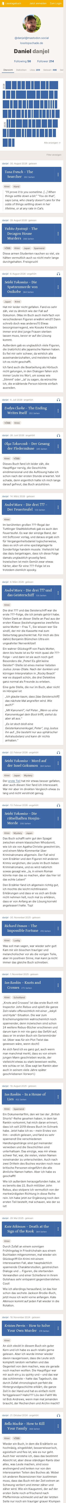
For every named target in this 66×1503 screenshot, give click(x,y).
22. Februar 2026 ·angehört (24, 752)
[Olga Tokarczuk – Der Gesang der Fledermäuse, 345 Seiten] (13, 95)
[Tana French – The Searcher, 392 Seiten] (14, 85)
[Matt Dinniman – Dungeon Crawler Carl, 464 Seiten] (36, 104)
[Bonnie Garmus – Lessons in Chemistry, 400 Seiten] (5, 143)
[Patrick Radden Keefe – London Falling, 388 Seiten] (28, 85)
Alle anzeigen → (52, 142)
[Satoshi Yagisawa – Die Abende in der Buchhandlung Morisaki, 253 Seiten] (46, 133)
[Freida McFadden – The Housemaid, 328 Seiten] (50, 123)
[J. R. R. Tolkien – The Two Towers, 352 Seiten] (13, 123)
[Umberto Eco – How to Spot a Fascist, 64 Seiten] (32, 114)
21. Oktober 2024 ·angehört (24, 1415)
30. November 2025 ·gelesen (25, 917)
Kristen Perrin (15, 1326)
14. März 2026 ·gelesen (22, 496)
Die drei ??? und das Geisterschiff (29, 592)
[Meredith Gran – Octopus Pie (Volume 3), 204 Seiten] (26, 114)
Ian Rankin (13, 983)
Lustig (17, 940)
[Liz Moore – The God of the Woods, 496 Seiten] (19, 123)
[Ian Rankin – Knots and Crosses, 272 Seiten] (33, 123)
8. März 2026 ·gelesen (21, 582)
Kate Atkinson (15, 1226)
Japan (27, 248)
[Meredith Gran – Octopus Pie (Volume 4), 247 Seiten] (9, 114)
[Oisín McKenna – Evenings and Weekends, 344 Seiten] (31, 104)
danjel (5, 163)
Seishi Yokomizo (16, 282)
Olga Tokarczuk (16, 444)
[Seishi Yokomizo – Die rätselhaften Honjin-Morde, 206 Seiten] (22, 114)
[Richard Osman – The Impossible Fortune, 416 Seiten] (25, 123)
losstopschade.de (31, 43)
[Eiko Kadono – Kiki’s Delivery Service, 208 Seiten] (37, 133)
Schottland (19, 997)
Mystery (28, 775)
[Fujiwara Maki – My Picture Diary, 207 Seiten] (47, 114)
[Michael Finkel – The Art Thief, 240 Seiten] (29, 114)
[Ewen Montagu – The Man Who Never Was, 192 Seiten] (23, 133)
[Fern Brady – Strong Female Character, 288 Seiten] (34, 133)
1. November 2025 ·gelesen (24, 974)
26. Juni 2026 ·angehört (22, 435)
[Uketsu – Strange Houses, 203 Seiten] (47, 85)
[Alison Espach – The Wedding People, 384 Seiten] (51, 95)
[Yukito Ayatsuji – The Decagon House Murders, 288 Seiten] (19, 85)
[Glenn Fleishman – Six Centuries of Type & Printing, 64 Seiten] (7, 123)
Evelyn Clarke (15, 408)
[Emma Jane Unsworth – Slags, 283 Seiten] (23, 85)
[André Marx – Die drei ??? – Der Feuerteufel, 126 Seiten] (49, 104)
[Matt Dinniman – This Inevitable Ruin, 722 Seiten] (53, 85)
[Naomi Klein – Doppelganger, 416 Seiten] (18, 133)
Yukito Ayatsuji (16, 229)
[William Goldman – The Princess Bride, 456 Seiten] (44, 123)
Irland (16, 186)
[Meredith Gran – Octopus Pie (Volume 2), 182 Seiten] (40, 114)
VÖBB (7, 248)
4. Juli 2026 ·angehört (21, 399)
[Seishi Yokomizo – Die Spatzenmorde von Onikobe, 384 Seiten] (43, 85)
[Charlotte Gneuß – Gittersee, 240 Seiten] (29, 123)
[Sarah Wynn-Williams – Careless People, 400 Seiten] (38, 123)
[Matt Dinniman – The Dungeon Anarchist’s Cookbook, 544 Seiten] (6, 104)
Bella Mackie (14, 1424)
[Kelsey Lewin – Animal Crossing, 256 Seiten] (9, 143)
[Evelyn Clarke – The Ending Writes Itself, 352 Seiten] (8, 95)
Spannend (39, 248)
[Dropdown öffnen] (58, 174)
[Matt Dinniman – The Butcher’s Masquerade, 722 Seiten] (31, 95)
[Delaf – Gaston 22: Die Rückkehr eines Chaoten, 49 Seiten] (27, 104)
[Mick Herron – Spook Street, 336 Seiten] (57, 114)
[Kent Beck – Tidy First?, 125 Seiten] (9, 123)
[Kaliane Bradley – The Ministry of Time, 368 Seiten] (42, 133)
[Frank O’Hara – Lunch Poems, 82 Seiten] (25, 133)
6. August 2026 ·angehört (23, 273)
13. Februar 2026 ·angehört (24, 805)
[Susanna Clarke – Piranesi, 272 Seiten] (56, 95)
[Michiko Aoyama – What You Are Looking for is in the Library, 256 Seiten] (54, 133)
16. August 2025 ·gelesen (23, 1086)
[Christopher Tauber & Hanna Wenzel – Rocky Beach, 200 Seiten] (56, 104)
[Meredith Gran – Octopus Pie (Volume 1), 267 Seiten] (44, 114)
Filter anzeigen (54, 155)
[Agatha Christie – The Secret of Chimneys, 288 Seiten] (50, 133)
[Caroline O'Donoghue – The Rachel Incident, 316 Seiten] (38, 95)
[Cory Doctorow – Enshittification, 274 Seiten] (41, 104)
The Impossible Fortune (22, 928)
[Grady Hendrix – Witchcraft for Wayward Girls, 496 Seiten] (12, 133)
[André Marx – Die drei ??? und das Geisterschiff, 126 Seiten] (53, 104)
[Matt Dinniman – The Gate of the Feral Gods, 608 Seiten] (44, 95)
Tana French (14, 172)
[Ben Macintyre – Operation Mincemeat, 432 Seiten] (36, 114)
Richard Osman (16, 926)
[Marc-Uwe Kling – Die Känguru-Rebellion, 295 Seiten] (24, 104)
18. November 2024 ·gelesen (25, 1317)
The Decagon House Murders (22, 234)
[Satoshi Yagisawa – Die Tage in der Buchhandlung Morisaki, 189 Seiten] (13, 143)
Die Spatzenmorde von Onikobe (22, 287)
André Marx (13, 505)
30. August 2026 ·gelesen (23, 163)
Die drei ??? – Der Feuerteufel (27, 507)
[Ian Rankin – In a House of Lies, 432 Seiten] (55, 123)
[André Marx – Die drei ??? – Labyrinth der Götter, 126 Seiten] (51, 104)
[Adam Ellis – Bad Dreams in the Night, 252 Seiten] (53, 114)
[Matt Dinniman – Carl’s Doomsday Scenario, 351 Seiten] (15, 104)
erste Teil (14, 781)
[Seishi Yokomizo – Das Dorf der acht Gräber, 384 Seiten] (5, 114)
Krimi (7, 186)
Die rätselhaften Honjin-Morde (24, 818)
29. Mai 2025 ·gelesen (21, 1218)
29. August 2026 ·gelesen (23, 220)
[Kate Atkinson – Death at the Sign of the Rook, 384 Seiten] (29, 133)
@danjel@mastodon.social (32, 38)
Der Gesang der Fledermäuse (28, 446)
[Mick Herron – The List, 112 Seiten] (50, 114)
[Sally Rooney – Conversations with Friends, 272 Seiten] (45, 104)
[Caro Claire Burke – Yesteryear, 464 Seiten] (37, 85)
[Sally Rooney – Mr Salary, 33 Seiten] (8, 133)
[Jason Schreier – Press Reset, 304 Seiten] (4, 133)
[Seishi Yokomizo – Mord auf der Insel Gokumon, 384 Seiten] (18, 114)
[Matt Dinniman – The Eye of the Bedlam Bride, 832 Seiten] (21, 95)
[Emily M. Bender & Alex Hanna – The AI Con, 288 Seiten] (20, 104)
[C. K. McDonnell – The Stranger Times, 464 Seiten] (8, 85)
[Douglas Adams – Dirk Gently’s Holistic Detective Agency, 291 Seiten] (13, 114)
